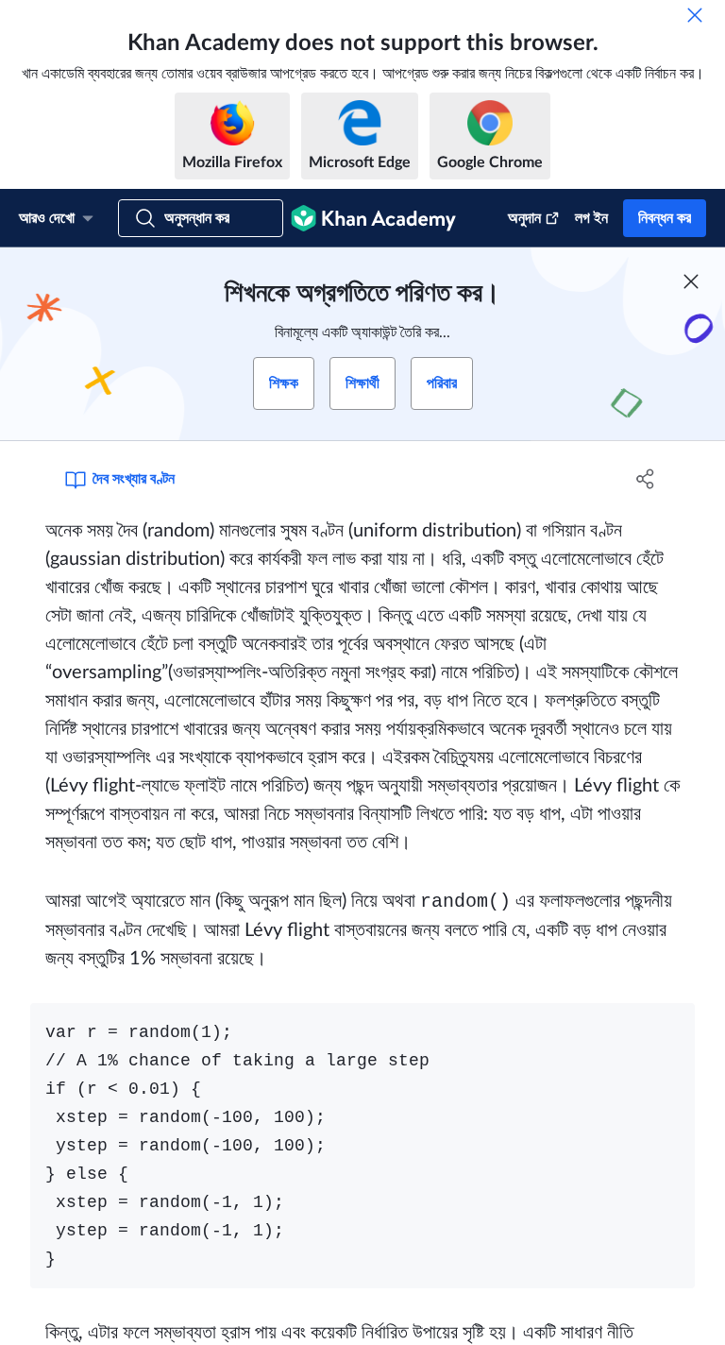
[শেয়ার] (646, 479)
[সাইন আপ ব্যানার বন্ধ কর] (691, 281)
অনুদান (524, 218)
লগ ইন (591, 218)
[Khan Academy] (373, 218)
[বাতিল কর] (695, 15)
